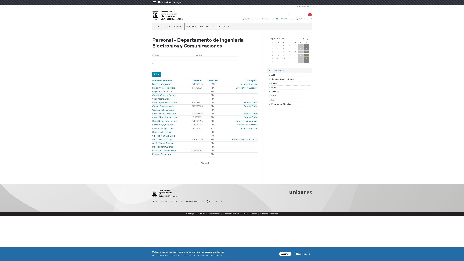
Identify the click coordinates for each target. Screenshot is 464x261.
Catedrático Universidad (246, 88)
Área (154, 63)
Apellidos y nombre (162, 80)
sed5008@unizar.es (286, 19)
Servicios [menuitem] (224, 26)
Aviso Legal (190, 214)
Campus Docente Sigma (282, 79)
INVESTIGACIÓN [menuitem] (207, 26)
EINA (273, 95)
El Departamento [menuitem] (173, 26)
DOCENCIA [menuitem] (191, 26)
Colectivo (213, 80)
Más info (220, 255)
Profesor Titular (250, 102)
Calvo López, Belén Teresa (164, 102)
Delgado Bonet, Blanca (162, 146)
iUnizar (274, 83)
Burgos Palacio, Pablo (162, 91)
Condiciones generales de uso (209, 214)
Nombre (155, 55)
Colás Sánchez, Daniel (162, 132)
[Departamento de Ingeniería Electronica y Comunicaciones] (167, 15)
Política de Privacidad (231, 214)
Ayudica (275, 91)
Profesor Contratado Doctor (244, 139)
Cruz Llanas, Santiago (162, 139)
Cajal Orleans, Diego (161, 99)
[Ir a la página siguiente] (307, 39)
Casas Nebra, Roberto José (165, 121)
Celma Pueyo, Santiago (162, 124)
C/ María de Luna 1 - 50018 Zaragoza (259, 19)
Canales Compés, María (163, 106)
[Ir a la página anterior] (303, 39)
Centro (199, 55)
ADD (273, 75)
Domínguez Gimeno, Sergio (164, 150)
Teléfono (197, 80)
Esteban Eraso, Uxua (161, 154)
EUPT (274, 100)
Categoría (252, 80)
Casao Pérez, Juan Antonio (164, 117)
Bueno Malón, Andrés (161, 84)
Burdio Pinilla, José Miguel (163, 88)
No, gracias (301, 254)
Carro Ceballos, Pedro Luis (164, 113)
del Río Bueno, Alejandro (163, 143)
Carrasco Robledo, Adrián (163, 110)
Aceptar (285, 254)
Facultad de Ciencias (281, 104)
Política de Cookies (250, 214)
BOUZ (274, 87)
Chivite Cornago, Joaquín (163, 128)
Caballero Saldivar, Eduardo (164, 95)
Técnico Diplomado (248, 84)
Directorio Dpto (303, 6)
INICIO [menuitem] (157, 26)
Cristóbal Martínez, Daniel (163, 135)
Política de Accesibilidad (269, 214)
